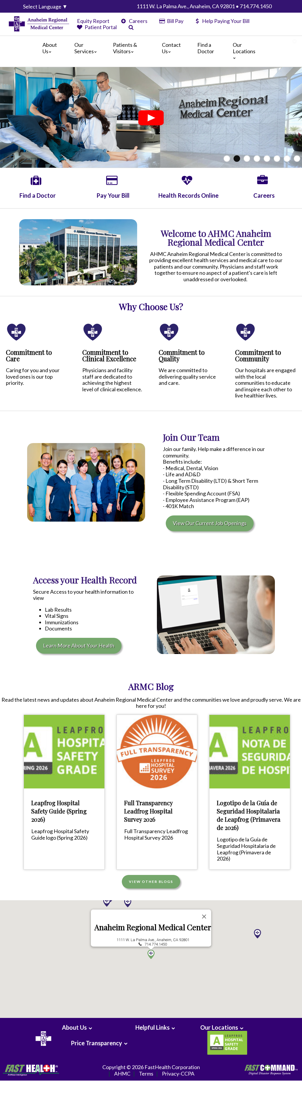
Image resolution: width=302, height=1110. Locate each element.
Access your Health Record (85, 580)
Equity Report (93, 21)
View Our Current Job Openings (210, 523)
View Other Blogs (151, 881)
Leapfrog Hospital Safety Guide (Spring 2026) (59, 811)
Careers (137, 21)
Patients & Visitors (125, 47)
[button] (128, 903)
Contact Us (171, 47)
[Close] (204, 917)
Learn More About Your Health (78, 645)
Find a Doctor (205, 47)
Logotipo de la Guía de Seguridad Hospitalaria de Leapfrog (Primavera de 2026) (248, 815)
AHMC (122, 1073)
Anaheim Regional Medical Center (152, 927)
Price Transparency (96, 1042)
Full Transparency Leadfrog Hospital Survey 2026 (148, 811)
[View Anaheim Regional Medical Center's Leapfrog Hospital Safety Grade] (226, 1043)
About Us (49, 47)
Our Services (84, 47)
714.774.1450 (156, 944)
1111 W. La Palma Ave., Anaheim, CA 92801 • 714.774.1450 (204, 6)
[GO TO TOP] (271, 1105)
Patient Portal (100, 27)
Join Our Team (191, 437)
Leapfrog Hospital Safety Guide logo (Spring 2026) (60, 834)
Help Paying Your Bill (226, 21)
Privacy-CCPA (178, 1073)
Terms (146, 1073)
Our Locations (244, 47)
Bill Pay (174, 21)
